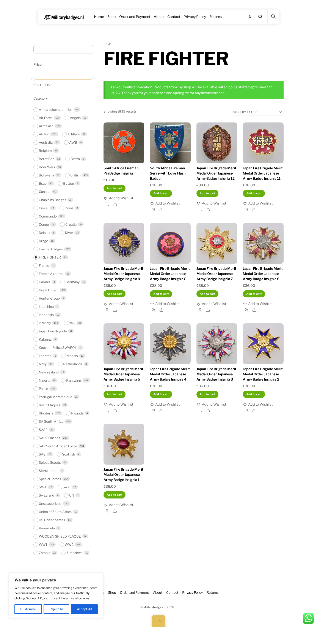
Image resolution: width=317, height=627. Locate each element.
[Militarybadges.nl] (65, 17)
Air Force (46, 118)
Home (99, 17)
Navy (43, 364)
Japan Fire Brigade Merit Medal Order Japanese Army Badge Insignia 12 (216, 173)
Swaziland (46, 495)
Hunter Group (49, 298)
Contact (173, 17)
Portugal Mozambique (55, 397)
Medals (72, 356)
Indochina (46, 307)
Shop (111, 17)
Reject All (56, 609)
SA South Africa (51, 421)
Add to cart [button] (114, 188)
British (75, 175)
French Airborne (51, 274)
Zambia (44, 553)
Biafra (75, 159)
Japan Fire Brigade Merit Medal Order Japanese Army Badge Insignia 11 (263, 173)
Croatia (71, 224)
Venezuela (47, 528)
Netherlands (72, 364)
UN (71, 495)
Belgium (45, 151)
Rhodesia (46, 413)
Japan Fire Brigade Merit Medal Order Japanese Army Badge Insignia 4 (170, 374)
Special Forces (50, 479)
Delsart (44, 233)
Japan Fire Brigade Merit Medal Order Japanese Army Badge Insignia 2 (263, 374)
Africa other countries (55, 110)
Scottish (68, 454)
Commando (48, 216)
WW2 (69, 545)
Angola (75, 118)
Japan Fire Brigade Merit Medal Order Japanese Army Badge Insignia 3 (216, 374)
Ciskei (44, 208)
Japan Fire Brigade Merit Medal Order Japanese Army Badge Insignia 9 (123, 274)
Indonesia (46, 315)
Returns (215, 17)
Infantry (45, 323)
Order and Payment (134, 17)
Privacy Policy (195, 17)
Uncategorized (50, 504)
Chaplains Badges (52, 200)
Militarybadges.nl (154, 607)
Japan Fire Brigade (53, 331)
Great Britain (48, 290)
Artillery (73, 134)
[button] (118, 198)
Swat (67, 487)
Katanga (45, 339)
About (159, 17)
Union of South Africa (55, 512)
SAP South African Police (58, 446)
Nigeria (44, 380)
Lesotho (45, 356)
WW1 (43, 545)
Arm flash (46, 126)
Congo (44, 224)
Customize (28, 609)
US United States (52, 520)
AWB (73, 142)
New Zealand (49, 372)
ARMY (44, 134)
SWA (43, 487)
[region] (56, 595)
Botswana (46, 175)
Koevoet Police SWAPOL (58, 348)
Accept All (84, 609)
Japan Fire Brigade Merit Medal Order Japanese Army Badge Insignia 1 (123, 474)
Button (68, 183)
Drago (43, 241)
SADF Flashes (49, 438)
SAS (42, 454)
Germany (73, 282)
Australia (46, 142)
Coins (69, 208)
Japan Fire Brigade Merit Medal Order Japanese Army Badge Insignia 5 (123, 374)
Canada (44, 192)
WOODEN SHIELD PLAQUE (60, 536)
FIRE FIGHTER (50, 257)
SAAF (43, 430)
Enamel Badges (51, 249)
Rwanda (77, 413)
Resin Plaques (49, 405)
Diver (69, 233)
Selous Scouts (50, 462)
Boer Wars (47, 167)
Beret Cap (46, 159)
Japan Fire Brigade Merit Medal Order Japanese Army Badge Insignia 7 (216, 274)
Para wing (73, 380)
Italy (72, 323)
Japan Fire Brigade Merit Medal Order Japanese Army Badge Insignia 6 (263, 274)
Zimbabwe (74, 553)
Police (43, 389)
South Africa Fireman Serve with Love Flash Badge (167, 173)
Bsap (43, 183)
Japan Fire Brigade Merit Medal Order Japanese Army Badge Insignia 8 (170, 274)
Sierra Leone (48, 471)
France (44, 265)
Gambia (44, 282)
